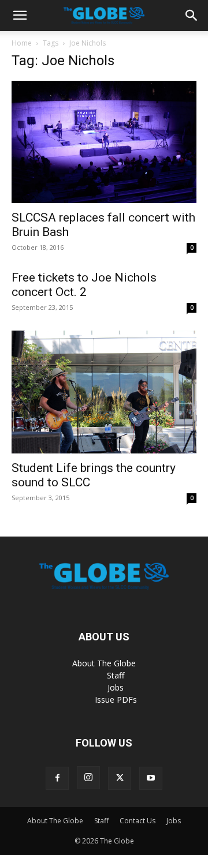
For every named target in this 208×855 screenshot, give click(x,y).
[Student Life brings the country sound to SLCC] (104, 392)
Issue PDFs (116, 699)
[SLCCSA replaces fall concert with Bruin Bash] (104, 142)
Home (22, 43)
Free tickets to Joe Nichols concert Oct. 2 (84, 285)
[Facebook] (57, 778)
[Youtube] (150, 778)
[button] (19, 15)
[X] (119, 778)
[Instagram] (88, 777)
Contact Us (137, 821)
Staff (115, 675)
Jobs (115, 687)
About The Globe (104, 663)
